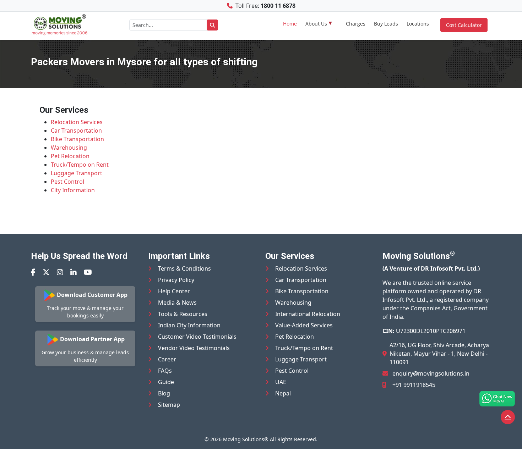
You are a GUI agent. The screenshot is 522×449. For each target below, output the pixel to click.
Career (167, 359)
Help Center (174, 291)
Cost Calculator (464, 25)
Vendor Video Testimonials (194, 348)
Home (290, 23)
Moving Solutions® (245, 439)
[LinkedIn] (73, 272)
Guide (166, 382)
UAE (280, 382)
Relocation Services (77, 122)
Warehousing (69, 147)
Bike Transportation (77, 139)
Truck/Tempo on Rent (80, 164)
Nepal (283, 393)
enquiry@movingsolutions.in (430, 373)
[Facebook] (33, 272)
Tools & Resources (182, 314)
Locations (418, 23)
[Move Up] (508, 417)
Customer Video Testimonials (197, 336)
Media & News (177, 302)
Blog (164, 393)
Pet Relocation (70, 156)
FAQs (165, 371)
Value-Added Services (304, 325)
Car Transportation (76, 130)
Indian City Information (189, 325)
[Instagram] (60, 272)
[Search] (212, 25)
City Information (73, 190)
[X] (46, 272)
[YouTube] (88, 272)
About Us (316, 23)
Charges (355, 23)
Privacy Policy (176, 280)
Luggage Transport (76, 173)
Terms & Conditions (184, 268)
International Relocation (307, 314)
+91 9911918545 (413, 385)
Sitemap (169, 405)
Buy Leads (386, 23)
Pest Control (67, 181)
